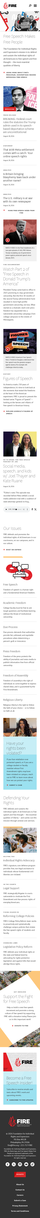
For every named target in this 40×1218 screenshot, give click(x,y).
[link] (10, 5)
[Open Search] (30, 5)
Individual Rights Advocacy (19, 860)
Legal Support (11, 888)
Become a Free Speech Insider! (19, 1080)
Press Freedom (11, 651)
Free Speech (10, 584)
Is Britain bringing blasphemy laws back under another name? (19, 177)
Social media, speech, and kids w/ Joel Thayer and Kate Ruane (19, 473)
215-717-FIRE (26, 1145)
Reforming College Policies (18, 915)
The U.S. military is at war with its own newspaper (18, 199)
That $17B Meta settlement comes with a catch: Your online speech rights (18, 153)
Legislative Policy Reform (17, 946)
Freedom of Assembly (15, 675)
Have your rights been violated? (15, 748)
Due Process (10, 626)
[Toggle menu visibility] (35, 5)
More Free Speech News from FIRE (21, 211)
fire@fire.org (13, 1145)
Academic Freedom (14, 602)
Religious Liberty (12, 699)
